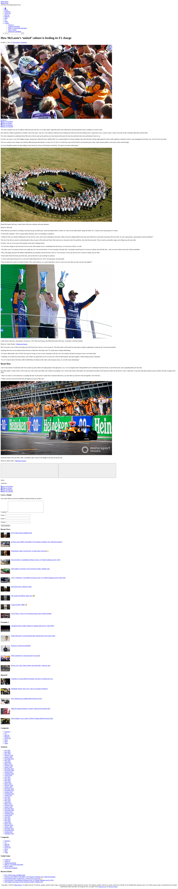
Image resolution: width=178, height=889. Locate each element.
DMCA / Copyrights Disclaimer (17, 28)
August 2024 (8, 775)
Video (6, 21)
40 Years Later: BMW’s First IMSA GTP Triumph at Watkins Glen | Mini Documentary (30, 877)
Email (3, 518)
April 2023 (7, 802)
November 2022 (9, 810)
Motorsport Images (21, 344)
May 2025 (7, 760)
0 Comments (23, 42)
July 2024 (7, 777)
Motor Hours (4, 1)
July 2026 (7, 750)
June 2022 (7, 818)
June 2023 (7, 798)
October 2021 (8, 832)
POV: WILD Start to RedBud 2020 (14, 875)
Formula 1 (7, 11)
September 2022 (9, 813)
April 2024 (7, 782)
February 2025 (8, 765)
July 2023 (7, 797)
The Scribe (16, 42)
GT (5, 20)
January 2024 (8, 787)
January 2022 (8, 827)
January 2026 (8, 757)
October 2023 (8, 792)
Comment (4, 512)
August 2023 (8, 795)
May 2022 (7, 820)
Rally (6, 18)
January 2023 (8, 807)
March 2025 (8, 764)
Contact (6, 23)
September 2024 (9, 774)
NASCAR (7, 13)
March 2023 (8, 803)
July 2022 (7, 817)
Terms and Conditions (14, 31)
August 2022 (8, 815)
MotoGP (7, 16)
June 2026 (7, 752)
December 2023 (9, 788)
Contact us (7, 859)
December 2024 (9, 769)
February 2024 (8, 785)
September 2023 (9, 793)
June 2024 (7, 778)
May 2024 (7, 780)
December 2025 (9, 759)
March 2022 (8, 823)
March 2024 (8, 783)
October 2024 (8, 772)
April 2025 (7, 762)
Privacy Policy (12, 30)
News (6, 10)
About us (11, 25)
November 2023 (9, 790)
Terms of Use (102, 886)
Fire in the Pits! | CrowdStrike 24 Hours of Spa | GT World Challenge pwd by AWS (29, 880)
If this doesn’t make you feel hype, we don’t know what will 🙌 (23, 878)
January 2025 (8, 767)
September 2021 (9, 833)
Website (3, 522)
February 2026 (8, 755)
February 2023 (8, 805)
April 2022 (7, 822)
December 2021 (9, 828)
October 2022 (8, 812)
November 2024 (9, 770)
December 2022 (9, 808)
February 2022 (8, 825)
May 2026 (7, 754)
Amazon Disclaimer (14, 26)
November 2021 (9, 830)
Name (3, 515)
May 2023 (7, 800)
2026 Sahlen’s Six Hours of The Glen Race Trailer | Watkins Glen (23, 882)
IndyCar (6, 15)
